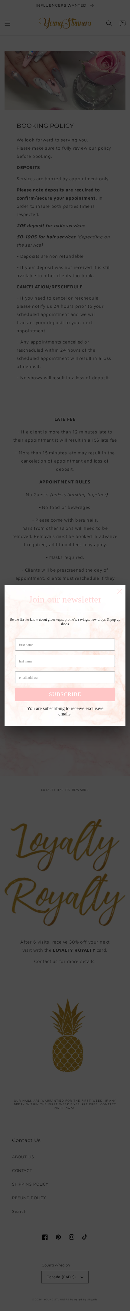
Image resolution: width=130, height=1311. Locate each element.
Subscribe (65, 694)
